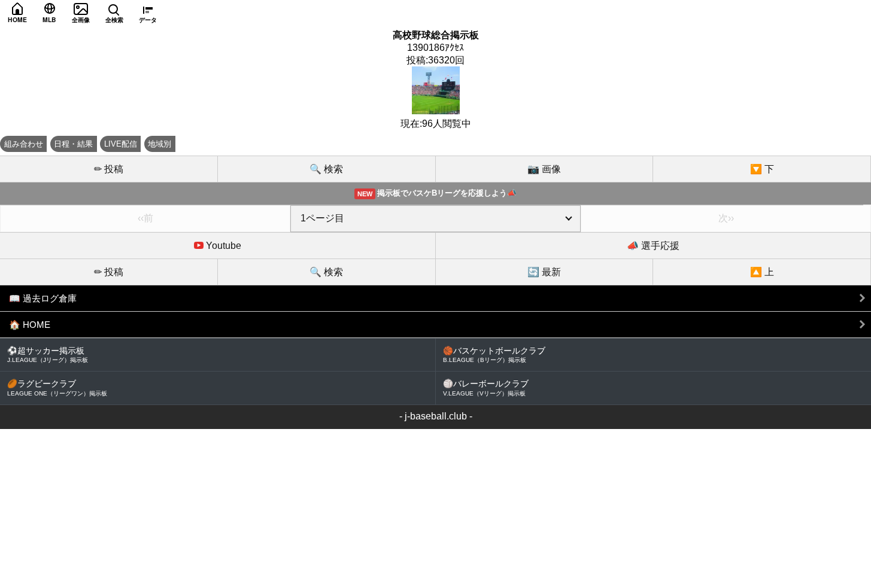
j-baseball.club (436, 416)
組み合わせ (23, 143)
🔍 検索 (326, 169)
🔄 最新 (544, 272)
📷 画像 (544, 169)
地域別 (159, 143)
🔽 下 (762, 169)
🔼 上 (762, 272)
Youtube (222, 246)
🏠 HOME (29, 325)
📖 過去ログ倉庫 (43, 298)
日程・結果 (73, 143)
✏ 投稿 (108, 169)
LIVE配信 (120, 143)
